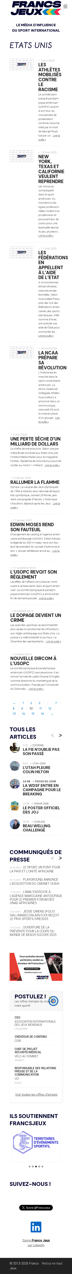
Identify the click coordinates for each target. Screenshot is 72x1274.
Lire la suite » (45, 235)
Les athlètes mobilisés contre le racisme (49, 77)
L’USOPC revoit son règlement (33, 574)
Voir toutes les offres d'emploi (36, 1095)
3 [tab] (36, 1166)
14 (23, 714)
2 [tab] (33, 1166)
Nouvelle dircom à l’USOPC (33, 661)
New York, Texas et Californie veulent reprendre (51, 169)
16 (42, 714)
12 (49, 708)
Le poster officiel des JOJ (41, 810)
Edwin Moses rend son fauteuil (32, 527)
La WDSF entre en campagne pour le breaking (42, 790)
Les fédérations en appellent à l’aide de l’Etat (53, 265)
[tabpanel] (36, 1143)
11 (40, 708)
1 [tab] (29, 1166)
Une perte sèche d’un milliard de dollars (35, 441)
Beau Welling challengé (36, 828)
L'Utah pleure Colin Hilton (36, 769)
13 (14, 714)
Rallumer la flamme (35, 482)
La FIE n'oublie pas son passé (41, 751)
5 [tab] (42, 1166)
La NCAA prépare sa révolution (52, 360)
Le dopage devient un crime (35, 618)
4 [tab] (39, 1166)
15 (33, 714)
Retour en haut (52, 1263)
